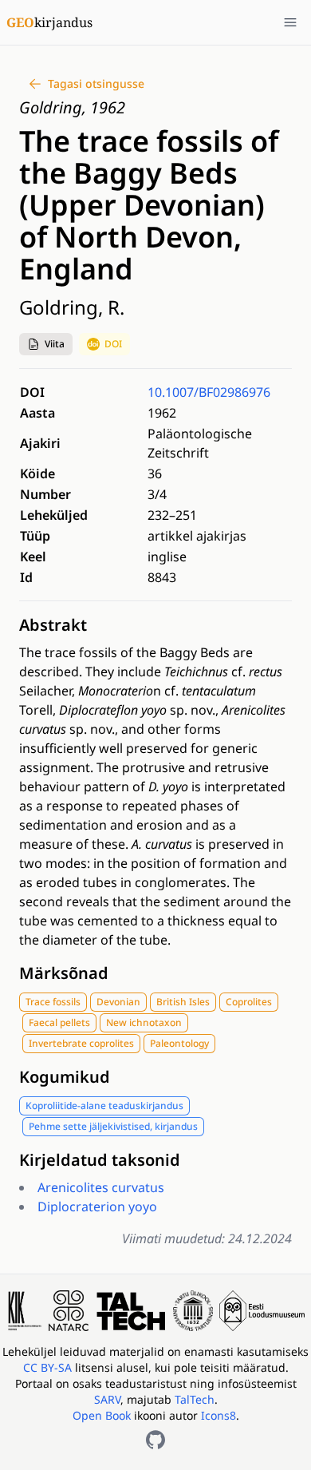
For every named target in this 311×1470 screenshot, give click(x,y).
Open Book (102, 1415)
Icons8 (218, 1415)
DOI (113, 344)
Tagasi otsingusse (96, 83)
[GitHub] (155, 1439)
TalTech (195, 1399)
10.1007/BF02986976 (209, 392)
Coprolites (249, 1001)
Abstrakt (53, 625)
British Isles (183, 1001)
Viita (55, 344)
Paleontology (179, 1043)
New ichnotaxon (144, 1022)
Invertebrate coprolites (81, 1043)
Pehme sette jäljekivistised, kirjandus (113, 1126)
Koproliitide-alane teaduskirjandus (104, 1105)
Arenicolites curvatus (100, 1187)
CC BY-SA (49, 1367)
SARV (107, 1399)
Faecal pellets (59, 1022)
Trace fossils (53, 1001)
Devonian (118, 1001)
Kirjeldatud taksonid (99, 1160)
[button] (46, 344)
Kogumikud (64, 1077)
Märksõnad (63, 973)
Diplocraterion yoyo (97, 1206)
